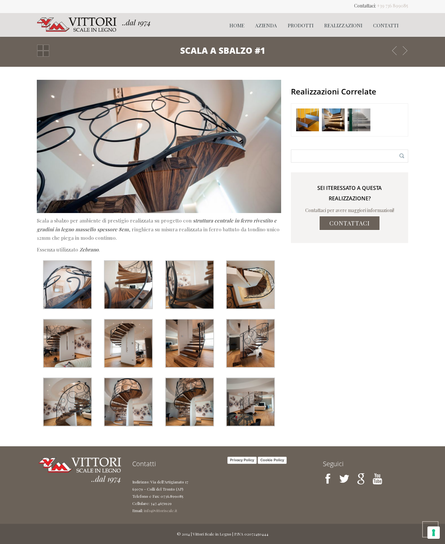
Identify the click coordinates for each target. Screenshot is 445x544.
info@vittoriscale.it (160, 510)
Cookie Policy (272, 460)
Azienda (266, 25)
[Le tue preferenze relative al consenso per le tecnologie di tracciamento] (433, 532)
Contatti (385, 25)
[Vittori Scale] (94, 24)
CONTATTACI (349, 223)
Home (236, 25)
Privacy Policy (242, 460)
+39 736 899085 (392, 6)
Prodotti (300, 25)
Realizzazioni (343, 25)
